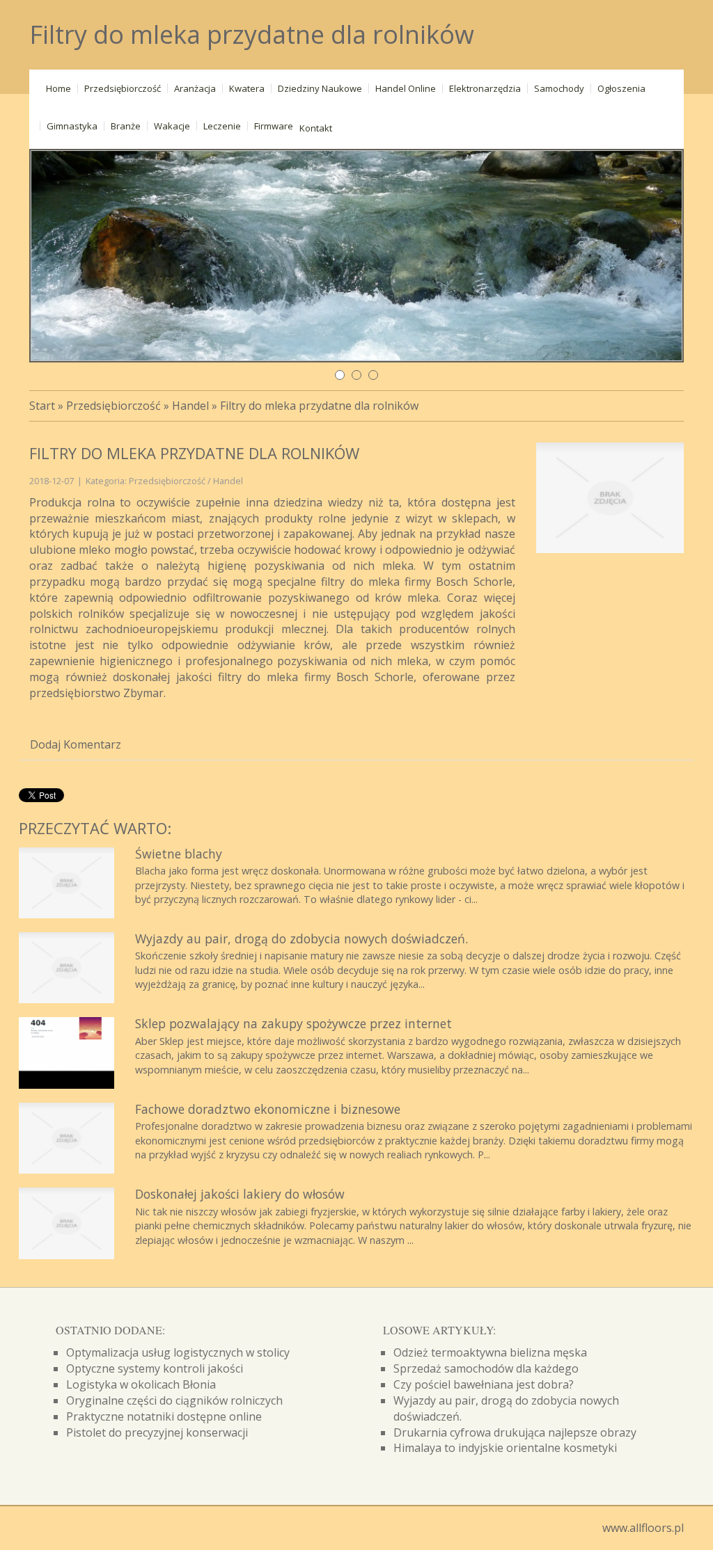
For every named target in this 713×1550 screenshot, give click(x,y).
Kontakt (315, 128)
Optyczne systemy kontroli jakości (154, 1368)
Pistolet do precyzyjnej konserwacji (157, 1432)
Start (42, 405)
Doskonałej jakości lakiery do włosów (240, 1193)
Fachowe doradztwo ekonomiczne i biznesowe (267, 1109)
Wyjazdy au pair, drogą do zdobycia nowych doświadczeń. (301, 938)
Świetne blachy (178, 853)
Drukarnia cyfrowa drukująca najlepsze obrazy (514, 1432)
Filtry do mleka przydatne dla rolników (319, 405)
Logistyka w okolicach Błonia (141, 1384)
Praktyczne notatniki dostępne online (164, 1416)
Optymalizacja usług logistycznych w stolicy (178, 1352)
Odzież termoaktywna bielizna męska (490, 1352)
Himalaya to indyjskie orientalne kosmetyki (505, 1447)
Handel (190, 405)
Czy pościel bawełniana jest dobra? (483, 1384)
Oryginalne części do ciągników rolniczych (174, 1400)
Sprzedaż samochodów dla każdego (486, 1368)
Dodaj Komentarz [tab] (75, 744)
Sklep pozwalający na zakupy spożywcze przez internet (293, 1023)
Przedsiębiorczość (113, 405)
